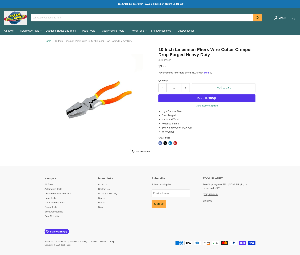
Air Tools (9, 30)
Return (101, 202)
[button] (281, 18)
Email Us (207, 200)
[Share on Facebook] (160, 143)
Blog (100, 207)
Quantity (163, 80)
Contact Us (104, 189)
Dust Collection (186, 30)
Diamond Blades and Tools (61, 30)
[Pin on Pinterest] (175, 143)
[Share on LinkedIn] (170, 143)
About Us (103, 184)
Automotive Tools (30, 30)
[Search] (257, 17)
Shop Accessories (161, 30)
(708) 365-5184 (210, 194)
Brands (101, 198)
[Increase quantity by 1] (186, 87)
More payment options (207, 105)
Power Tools (138, 30)
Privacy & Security (107, 193)
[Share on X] (165, 143)
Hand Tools (89, 30)
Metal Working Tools (113, 30)
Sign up (159, 203)
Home (48, 41)
